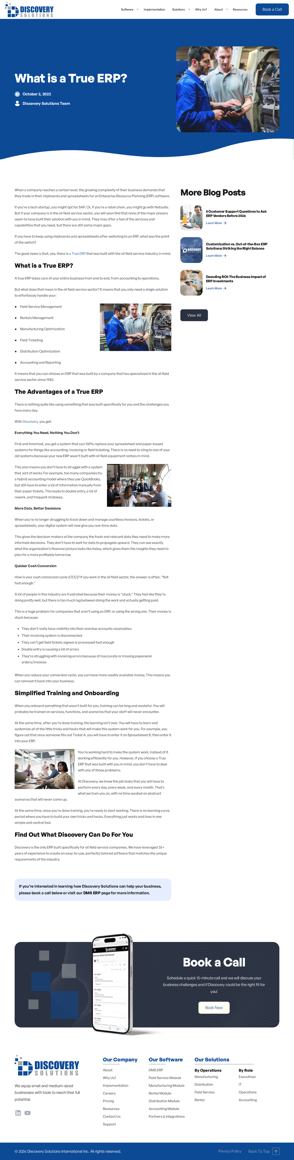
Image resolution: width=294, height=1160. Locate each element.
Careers (109, 1093)
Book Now (214, 1007)
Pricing (108, 1101)
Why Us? (201, 9)
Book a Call (272, 9)
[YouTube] (27, 1112)
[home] (29, 9)
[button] (129, 9)
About (108, 1070)
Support (109, 1124)
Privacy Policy (229, 1151)
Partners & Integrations (167, 1116)
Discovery (30, 421)
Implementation (154, 9)
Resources (240, 9)
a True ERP (77, 253)
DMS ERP (156, 1070)
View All (194, 315)
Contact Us (112, 1116)
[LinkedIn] (18, 1112)
